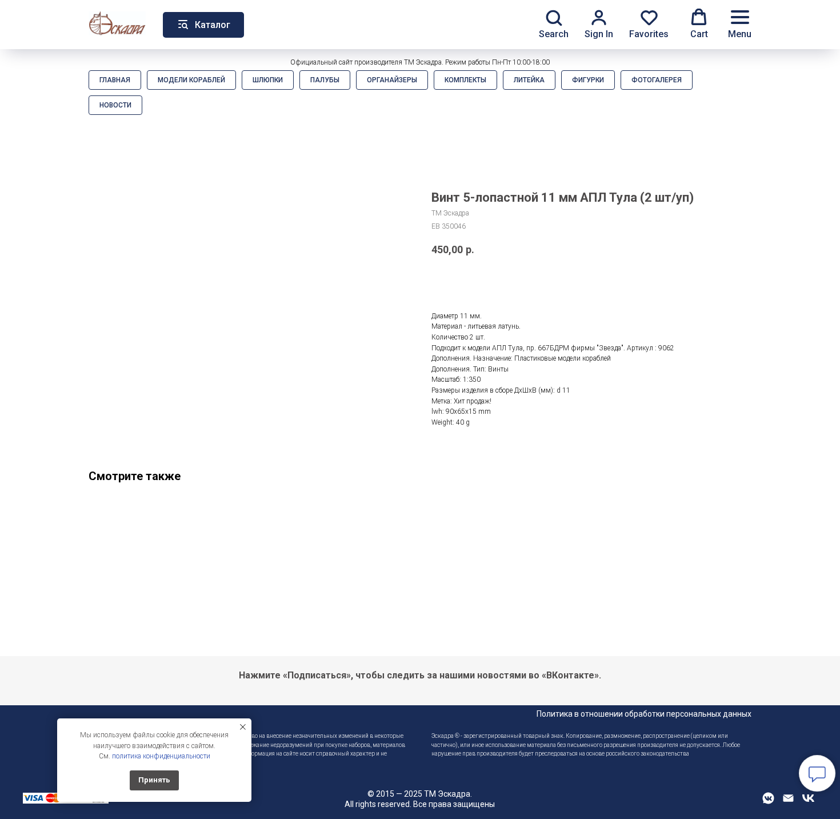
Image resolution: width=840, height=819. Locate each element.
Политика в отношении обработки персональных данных (644, 713)
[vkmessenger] (768, 802)
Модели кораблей (191, 80)
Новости (115, 105)
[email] (788, 802)
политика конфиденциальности (161, 756)
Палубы (324, 80)
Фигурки (588, 80)
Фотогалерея (656, 80)
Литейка (529, 80)
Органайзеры (392, 80)
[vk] (808, 802)
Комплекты (465, 80)
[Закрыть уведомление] (243, 727)
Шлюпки (268, 80)
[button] (554, 24)
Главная (114, 80)
